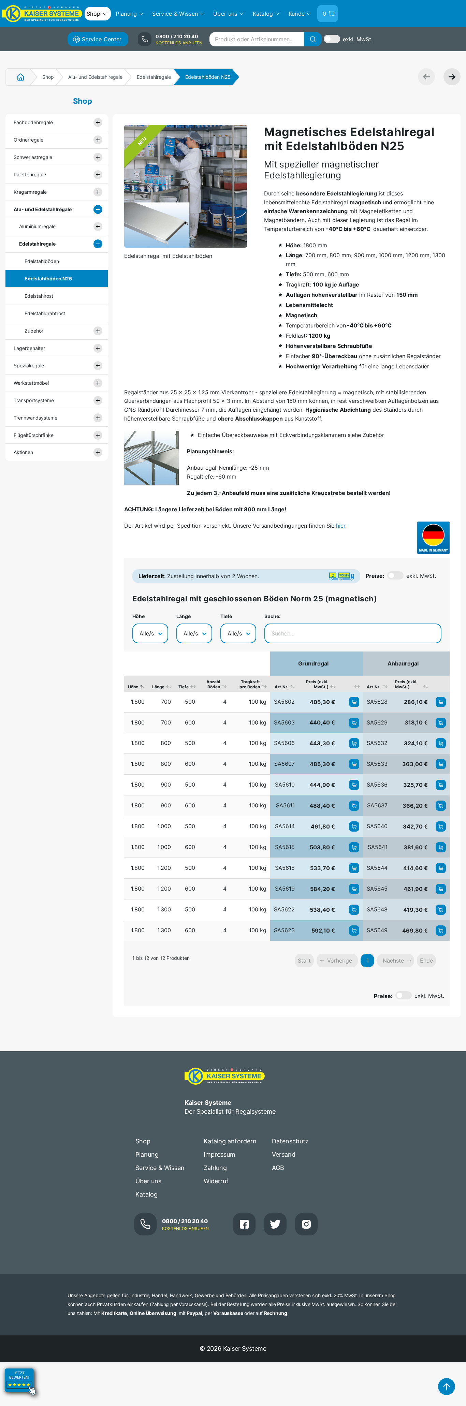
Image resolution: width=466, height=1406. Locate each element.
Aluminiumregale (37, 226)
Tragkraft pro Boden (249, 684)
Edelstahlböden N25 (48, 278)
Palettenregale (30, 174)
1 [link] (367, 960)
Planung (147, 1154)
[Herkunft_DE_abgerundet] (433, 538)
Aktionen (23, 452)
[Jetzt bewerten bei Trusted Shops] (20, 1401)
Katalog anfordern (230, 1141)
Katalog (146, 1194)
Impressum (219, 1154)
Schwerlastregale (33, 157)
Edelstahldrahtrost (45, 313)
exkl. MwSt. (358, 39)
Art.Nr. (281, 686)
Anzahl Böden (213, 684)
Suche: (272, 616)
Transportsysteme (34, 400)
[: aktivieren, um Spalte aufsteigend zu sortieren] (351, 684)
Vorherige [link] (339, 960)
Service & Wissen (160, 1167)
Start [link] (304, 960)
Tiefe (226, 616)
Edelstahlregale (154, 77)
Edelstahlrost (39, 296)
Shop (48, 77)
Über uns (148, 1181)
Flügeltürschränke (34, 435)
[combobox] (265, 39)
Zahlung (215, 1167)
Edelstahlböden (42, 261)
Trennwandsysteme (35, 418)
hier (340, 525)
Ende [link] (426, 960)
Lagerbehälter (29, 348)
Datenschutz (290, 1141)
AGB (278, 1167)
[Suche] (313, 39)
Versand (283, 1154)
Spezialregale (29, 365)
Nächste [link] (393, 960)
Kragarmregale (30, 192)
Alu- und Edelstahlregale (95, 77)
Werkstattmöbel (31, 383)
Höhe (138, 616)
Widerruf (216, 1181)
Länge (183, 616)
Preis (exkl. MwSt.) (317, 684)
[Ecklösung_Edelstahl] (151, 458)
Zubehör (34, 331)
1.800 (138, 701)
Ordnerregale (28, 140)
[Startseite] (16, 77)
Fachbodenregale (33, 122)
